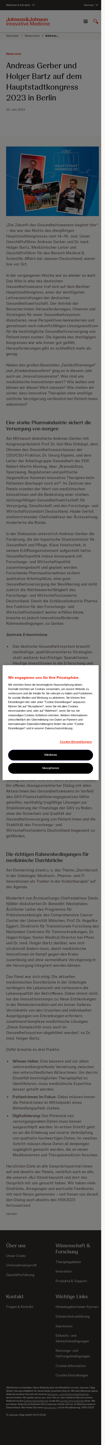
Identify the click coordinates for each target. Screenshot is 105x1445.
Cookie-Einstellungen (76, 741)
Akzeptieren (50, 768)
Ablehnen (50, 755)
